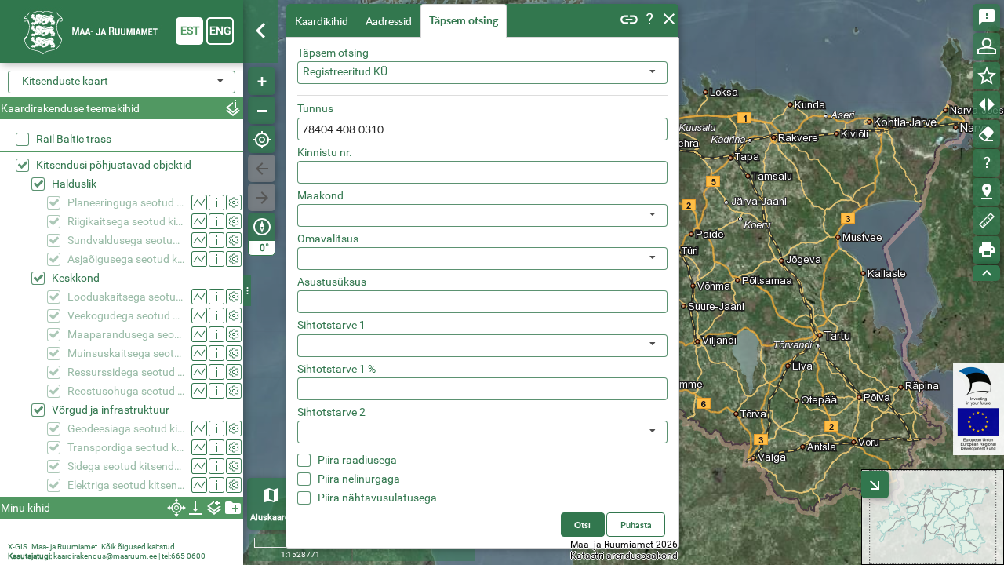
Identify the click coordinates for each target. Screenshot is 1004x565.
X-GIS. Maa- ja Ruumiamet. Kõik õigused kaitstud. (92, 546)
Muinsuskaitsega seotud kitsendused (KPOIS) (125, 353)
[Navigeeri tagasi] (261, 168)
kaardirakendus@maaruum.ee (105, 556)
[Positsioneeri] (261, 139)
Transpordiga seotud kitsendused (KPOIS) (125, 447)
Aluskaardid (273, 517)
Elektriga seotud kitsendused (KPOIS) (125, 485)
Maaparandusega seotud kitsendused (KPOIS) (125, 334)
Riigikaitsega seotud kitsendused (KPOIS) (125, 221)
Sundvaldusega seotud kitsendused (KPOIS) (125, 240)
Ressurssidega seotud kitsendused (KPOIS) (125, 372)
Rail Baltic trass (73, 139)
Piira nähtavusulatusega (377, 497)
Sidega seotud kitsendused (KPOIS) (125, 466)
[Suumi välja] (261, 110)
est (189, 30)
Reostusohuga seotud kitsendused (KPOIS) (125, 391)
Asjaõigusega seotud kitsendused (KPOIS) (125, 259)
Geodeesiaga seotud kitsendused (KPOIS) (125, 428)
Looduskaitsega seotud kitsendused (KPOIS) (125, 296)
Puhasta (636, 524)
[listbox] (482, 215)
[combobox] (482, 72)
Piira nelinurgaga (359, 478)
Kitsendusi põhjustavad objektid (113, 165)
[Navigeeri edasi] (261, 197)
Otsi (582, 524)
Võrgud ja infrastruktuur (110, 409)
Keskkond (76, 278)
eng (220, 30)
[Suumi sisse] (261, 81)
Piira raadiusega (357, 460)
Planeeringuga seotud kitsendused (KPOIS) (125, 202)
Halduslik (74, 183)
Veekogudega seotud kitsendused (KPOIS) (125, 315)
